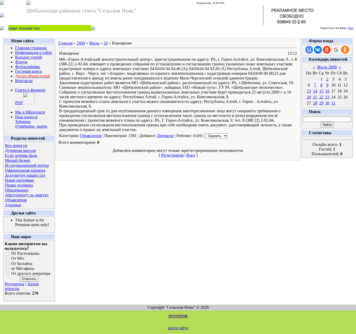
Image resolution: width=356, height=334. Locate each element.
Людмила (165, 135)
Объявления (16, 200)
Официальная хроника (25, 170)
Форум (21, 62)
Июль (94, 43)
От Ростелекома (25, 253)
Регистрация (25, 28)
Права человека (19, 185)
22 (321, 97)
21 (315, 97)
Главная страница (31, 48)
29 (105, 43)
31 (333, 103)
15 (321, 91)
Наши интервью (19, 180)
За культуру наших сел (25, 175)
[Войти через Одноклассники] (345, 50)
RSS (350, 28)
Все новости (16, 145)
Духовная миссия (20, 150)
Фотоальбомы (27, 66)
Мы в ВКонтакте (30, 112)
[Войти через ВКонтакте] (318, 50)
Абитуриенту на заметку (27, 195)
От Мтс (17, 258)
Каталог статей (28, 57)
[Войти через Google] (336, 50)
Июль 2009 (327, 67)
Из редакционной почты (27, 165)
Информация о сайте (33, 52)
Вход (37, 28)
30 (327, 103)
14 (315, 91)
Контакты (24, 80)
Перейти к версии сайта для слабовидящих (128, 28)
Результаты (14, 284)
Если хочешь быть (21, 155)
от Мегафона (22, 268)
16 (327, 91)
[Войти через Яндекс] (327, 50)
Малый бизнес (18, 160)
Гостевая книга (28, 71)
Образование (16, 190)
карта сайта (178, 328)
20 (309, 97)
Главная (12, 28)
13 (309, 91)
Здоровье (13, 205)
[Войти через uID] (309, 50)
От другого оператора (30, 273)
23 (327, 97)
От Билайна (21, 263)
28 (315, 103)
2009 (81, 43)
